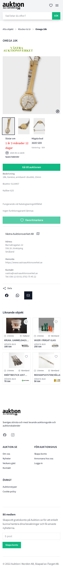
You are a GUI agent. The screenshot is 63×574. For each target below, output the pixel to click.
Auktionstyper (10, 487)
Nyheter (7, 458)
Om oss (6, 454)
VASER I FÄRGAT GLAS (45, 340)
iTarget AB (52, 564)
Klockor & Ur (24, 29)
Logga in (38, 463)
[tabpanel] (31, 85)
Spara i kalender (12, 156)
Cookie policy (9, 491)
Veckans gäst (9, 463)
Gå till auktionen (31, 167)
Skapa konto (40, 454)
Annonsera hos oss (43, 458)
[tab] (8, 126)
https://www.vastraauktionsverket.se (23, 262)
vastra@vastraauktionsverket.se (21, 273)
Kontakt (7, 468)
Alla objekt (8, 29)
